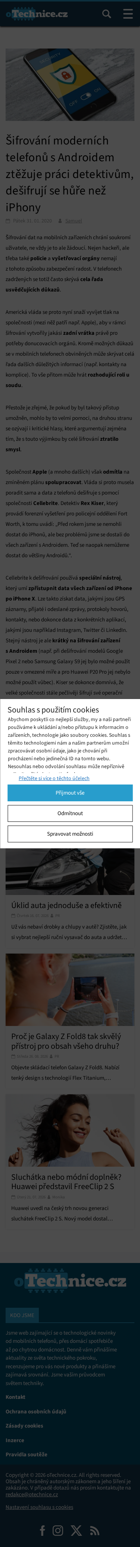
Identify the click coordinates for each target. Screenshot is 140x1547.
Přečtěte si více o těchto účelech (54, 778)
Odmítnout (70, 813)
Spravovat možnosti (70, 833)
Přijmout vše (70, 792)
